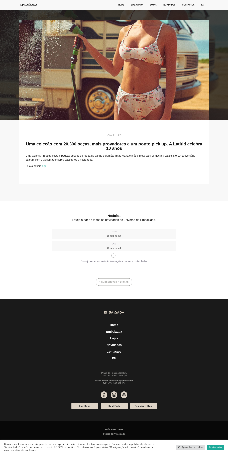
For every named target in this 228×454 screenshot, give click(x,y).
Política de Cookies (114, 429)
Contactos (188, 5)
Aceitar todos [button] (215, 447)
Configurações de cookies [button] (190, 447)
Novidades (169, 5)
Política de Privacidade (114, 434)
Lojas (153, 5)
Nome (114, 232)
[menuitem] (202, 5)
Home (121, 5)
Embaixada (137, 5)
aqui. (45, 166)
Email (114, 244)
